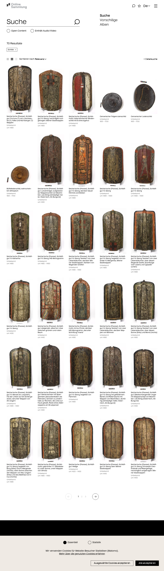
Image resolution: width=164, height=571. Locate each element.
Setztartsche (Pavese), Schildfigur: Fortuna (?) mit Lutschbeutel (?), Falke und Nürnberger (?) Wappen (20, 119)
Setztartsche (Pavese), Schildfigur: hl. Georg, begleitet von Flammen (82, 395)
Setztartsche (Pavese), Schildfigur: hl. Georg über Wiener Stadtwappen (113, 466)
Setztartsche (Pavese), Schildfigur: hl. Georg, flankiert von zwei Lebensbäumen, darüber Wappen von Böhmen (113, 329)
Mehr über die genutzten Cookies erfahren (82, 553)
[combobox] (40, 21)
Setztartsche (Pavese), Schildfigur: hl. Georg (113, 190)
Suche (105, 15)
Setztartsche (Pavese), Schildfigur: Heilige (82, 465)
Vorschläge (108, 20)
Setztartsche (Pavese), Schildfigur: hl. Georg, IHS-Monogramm (51, 257)
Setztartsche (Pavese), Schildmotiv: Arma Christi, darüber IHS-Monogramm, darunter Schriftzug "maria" (81, 329)
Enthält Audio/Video (45, 30)
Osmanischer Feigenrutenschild (113, 116)
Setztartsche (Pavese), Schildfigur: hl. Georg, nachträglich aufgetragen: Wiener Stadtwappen (50, 118)
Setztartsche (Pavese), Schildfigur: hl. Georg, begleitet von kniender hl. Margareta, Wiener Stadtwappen (113, 259)
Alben (104, 25)
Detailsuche (151, 59)
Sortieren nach (26, 59)
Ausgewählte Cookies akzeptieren (112, 563)
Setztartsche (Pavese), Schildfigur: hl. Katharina (19, 257)
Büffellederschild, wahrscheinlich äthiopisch (19, 190)
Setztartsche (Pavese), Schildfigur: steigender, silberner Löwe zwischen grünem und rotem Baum (50, 329)
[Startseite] (17, 6)
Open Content (18, 30)
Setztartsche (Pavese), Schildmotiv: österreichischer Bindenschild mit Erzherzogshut (82, 118)
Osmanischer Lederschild (141, 116)
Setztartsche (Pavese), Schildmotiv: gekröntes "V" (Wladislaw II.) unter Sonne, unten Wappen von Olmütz (50, 467)
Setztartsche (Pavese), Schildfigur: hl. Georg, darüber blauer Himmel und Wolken (82, 191)
